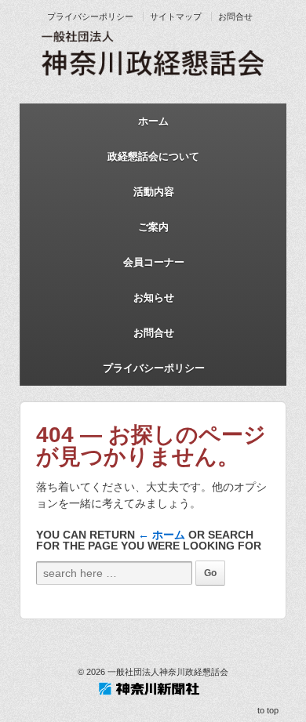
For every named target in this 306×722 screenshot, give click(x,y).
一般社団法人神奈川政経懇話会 (166, 672)
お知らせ (153, 297)
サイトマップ (176, 16)
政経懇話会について (153, 156)
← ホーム (161, 534)
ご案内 (153, 227)
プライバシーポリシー (90, 16)
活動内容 (153, 192)
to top (268, 710)
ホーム (153, 121)
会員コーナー (153, 262)
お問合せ (235, 16)
